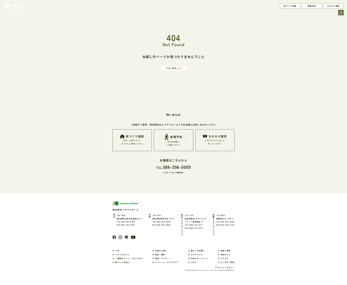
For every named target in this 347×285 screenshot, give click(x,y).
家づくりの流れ (122, 262)
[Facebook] (114, 237)
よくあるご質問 (227, 262)
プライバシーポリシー (224, 267)
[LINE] (126, 237)
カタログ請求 (333, 6)
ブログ (194, 262)
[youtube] (133, 237)
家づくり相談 (290, 6)
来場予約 (312, 6)
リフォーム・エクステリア (167, 262)
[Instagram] (120, 237)
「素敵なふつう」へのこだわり (129, 258)
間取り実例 (226, 250)
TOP (117, 250)
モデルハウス (197, 254)
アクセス (225, 258)
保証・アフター (162, 258)
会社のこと (226, 254)
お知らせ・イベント (200, 258)
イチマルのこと (122, 254)
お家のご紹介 (161, 250)
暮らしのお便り (198, 250)
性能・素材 (160, 254)
